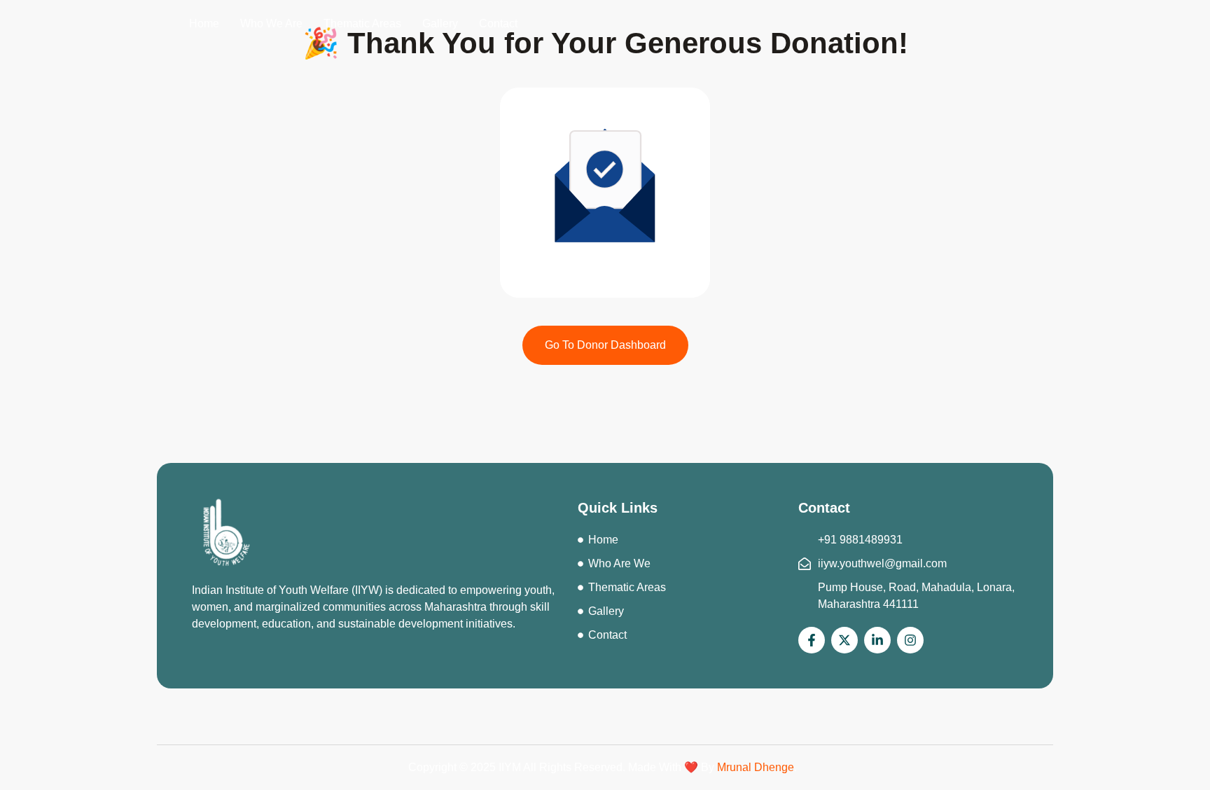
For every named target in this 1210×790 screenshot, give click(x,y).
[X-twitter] (844, 640)
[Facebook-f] (811, 640)
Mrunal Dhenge (755, 767)
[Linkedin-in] (877, 640)
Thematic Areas (362, 23)
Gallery (440, 23)
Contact (498, 23)
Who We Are (271, 23)
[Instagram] (910, 640)
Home (204, 23)
